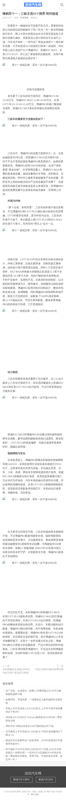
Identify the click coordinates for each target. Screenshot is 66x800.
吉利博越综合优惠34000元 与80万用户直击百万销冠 (16, 671)
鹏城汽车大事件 (21, 779)
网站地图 (35, 794)
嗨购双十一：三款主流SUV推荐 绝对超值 (30, 13)
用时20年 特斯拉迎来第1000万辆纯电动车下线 (30, 726)
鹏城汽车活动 (46, 779)
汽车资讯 (24, 17)
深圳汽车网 (33, 5)
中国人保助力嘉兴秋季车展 (49, 669)
